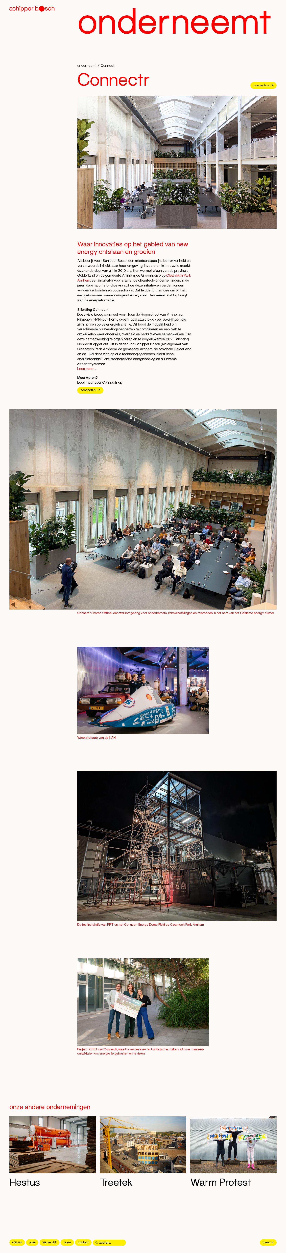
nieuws (17, 1242)
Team (67, 1242)
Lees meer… (86, 369)
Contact (83, 1242)
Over (32, 1242)
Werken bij (49, 1242)
